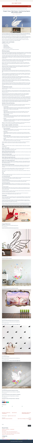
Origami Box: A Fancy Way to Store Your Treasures (8, 434)
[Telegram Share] (6, 402)
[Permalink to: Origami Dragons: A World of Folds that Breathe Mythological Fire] (26, 409)
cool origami (3, 437)
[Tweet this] (4, 402)
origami (12, 415)
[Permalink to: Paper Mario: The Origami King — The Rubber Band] (6, 409)
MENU (29, 6)
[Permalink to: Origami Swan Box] (16, 409)
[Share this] (2, 402)
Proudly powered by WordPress (14, 441)
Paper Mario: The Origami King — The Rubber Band (6, 413)
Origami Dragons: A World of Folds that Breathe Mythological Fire (26, 413)
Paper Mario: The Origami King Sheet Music (7, 418)
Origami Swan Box (14, 412)
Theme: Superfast (20, 441)
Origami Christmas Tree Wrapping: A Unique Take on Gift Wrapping (24, 418)
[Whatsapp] (8, 402)
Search (3, 424)
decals (10, 415)
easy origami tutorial (16, 3)
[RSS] (16, 1)
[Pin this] (5, 402)
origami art (5, 415)
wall (15, 415)
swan (14, 415)
